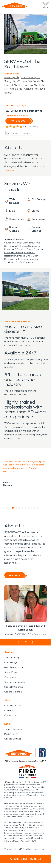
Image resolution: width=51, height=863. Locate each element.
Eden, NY (9, 92)
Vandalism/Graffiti (13, 262)
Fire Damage (11, 662)
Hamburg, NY (11, 77)
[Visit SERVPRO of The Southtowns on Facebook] (32, 642)
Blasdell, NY (10, 85)
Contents (28, 262)
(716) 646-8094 (18, 121)
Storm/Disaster (12, 672)
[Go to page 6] (28, 507)
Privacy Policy (11, 734)
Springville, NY (12, 81)
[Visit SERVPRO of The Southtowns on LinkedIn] (19, 642)
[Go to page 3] (19, 507)
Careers (8, 710)
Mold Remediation (13, 667)
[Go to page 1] (13, 507)
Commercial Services (14, 682)
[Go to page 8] (34, 507)
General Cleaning (13, 691)
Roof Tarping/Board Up (26, 259)
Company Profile (12, 705)
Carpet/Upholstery (36, 249)
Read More (14, 575)
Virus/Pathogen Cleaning (24, 246)
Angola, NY (16, 88)
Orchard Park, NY (34, 88)
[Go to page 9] (38, 507)
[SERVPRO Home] (14, 5)
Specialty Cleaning (13, 687)
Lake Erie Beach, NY (33, 81)
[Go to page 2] (16, 507)
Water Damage (12, 657)
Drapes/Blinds (24, 255)
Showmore (9, 170)
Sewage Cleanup (13, 242)
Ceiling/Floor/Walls (13, 252)
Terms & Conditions (13, 729)
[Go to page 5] (25, 507)
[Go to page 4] (22, 507)
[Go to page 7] (31, 507)
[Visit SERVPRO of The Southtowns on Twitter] (26, 642)
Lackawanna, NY (30, 77)
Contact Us (10, 715)
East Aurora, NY (28, 85)
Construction (10, 677)
